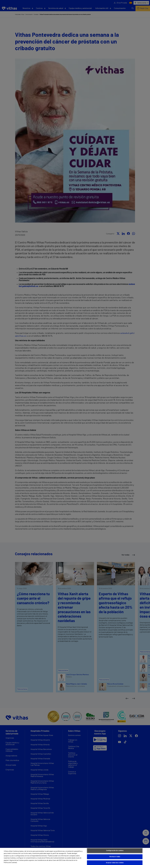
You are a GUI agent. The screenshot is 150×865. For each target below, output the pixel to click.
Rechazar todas (114, 856)
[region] (75, 856)
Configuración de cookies (114, 850)
